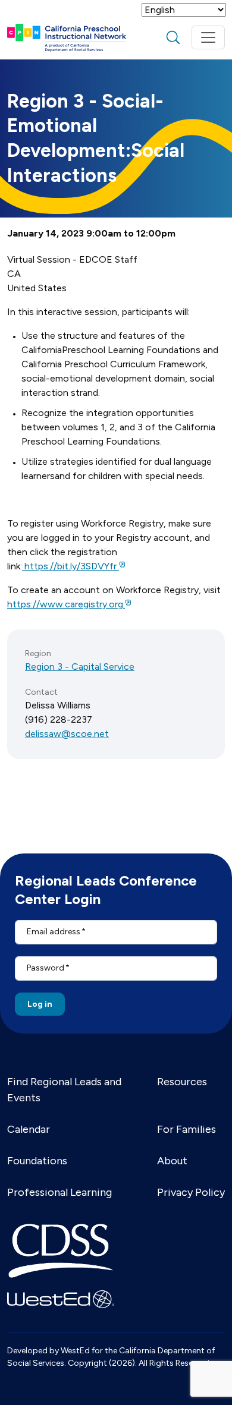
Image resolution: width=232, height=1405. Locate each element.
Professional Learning (59, 1192)
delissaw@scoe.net (67, 733)
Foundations (37, 1160)
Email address (53, 932)
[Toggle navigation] (208, 37)
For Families (186, 1129)
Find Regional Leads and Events (64, 1089)
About (172, 1160)
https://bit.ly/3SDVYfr (70, 566)
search (173, 37)
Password (45, 968)
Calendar (28, 1129)
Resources (182, 1081)
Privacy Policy (191, 1192)
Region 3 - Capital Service (79, 666)
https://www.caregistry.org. (66, 604)
